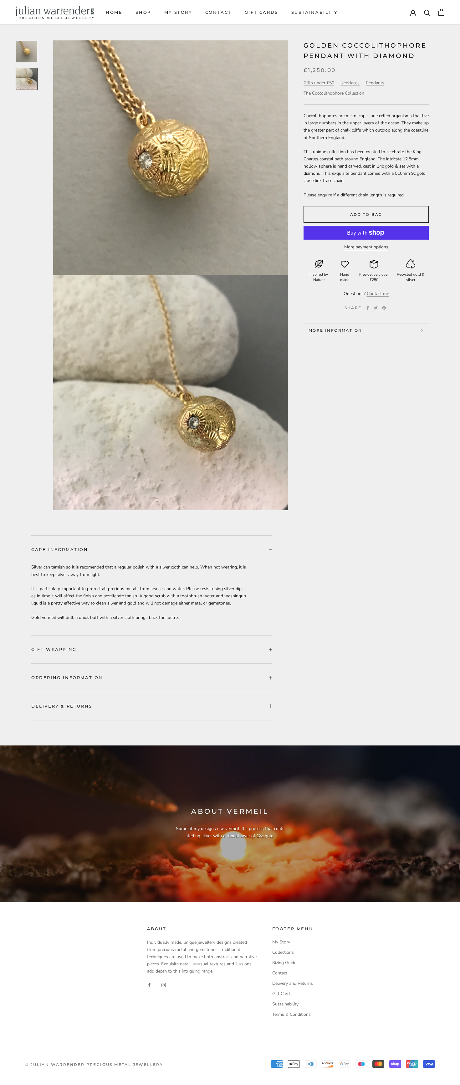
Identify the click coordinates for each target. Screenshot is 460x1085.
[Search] (427, 12)
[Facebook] (368, 308)
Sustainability (314, 12)
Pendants (375, 83)
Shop (143, 12)
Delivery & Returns (61, 706)
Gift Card (281, 994)
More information (335, 330)
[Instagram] (163, 984)
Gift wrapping (54, 649)
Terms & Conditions (291, 1014)
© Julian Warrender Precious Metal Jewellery (94, 1064)
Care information (59, 549)
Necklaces (350, 83)
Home (114, 12)
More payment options (366, 247)
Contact (218, 12)
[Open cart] (441, 12)
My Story (178, 12)
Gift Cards (261, 12)
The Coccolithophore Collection (334, 93)
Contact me (378, 294)
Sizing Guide (284, 963)
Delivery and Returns (292, 983)
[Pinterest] (384, 308)
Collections (283, 952)
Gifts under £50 (319, 83)
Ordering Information (67, 677)
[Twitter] (376, 308)
